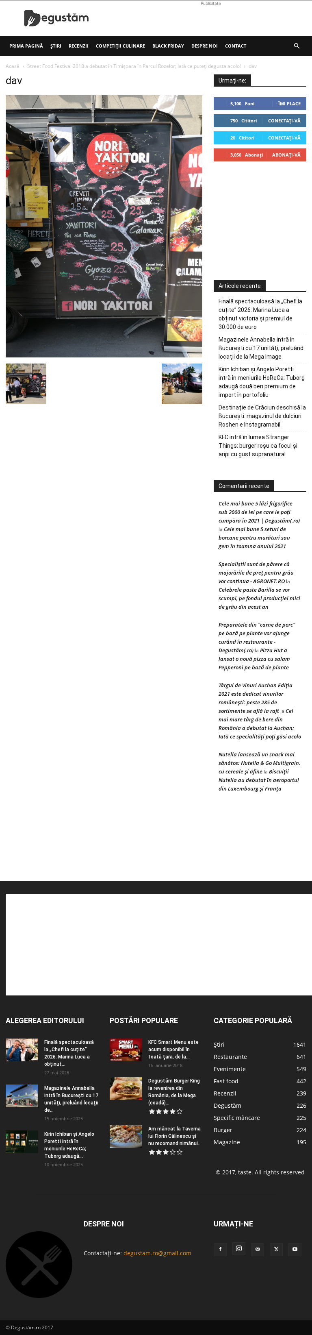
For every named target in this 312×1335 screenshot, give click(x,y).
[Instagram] (238, 1248)
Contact (235, 46)
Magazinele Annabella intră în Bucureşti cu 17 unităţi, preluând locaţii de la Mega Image (261, 348)
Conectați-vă (284, 121)
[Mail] (257, 1249)
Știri (55, 46)
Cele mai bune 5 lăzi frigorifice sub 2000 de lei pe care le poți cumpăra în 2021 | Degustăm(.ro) (259, 512)
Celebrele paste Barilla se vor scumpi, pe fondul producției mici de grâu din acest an (259, 598)
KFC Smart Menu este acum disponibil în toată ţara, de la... (173, 1049)
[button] (296, 46)
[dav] (104, 355)
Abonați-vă (286, 155)
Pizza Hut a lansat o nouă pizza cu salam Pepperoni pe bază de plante (254, 659)
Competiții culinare (120, 46)
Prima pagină (26, 46)
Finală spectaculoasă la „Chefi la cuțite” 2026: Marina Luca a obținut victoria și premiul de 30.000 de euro (260, 314)
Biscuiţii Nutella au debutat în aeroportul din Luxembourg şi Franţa (259, 780)
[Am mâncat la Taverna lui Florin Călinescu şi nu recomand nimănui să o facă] (126, 1136)
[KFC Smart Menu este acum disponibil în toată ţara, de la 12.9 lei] (126, 1050)
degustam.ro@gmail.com (157, 1253)
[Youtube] (294, 1249)
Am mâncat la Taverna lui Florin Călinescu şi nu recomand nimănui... (175, 1136)
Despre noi (204, 46)
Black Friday (168, 46)
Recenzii (79, 46)
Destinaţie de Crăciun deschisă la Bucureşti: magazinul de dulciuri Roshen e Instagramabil (262, 416)
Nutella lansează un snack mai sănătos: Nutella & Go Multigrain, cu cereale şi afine (259, 763)
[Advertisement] (211, 18)
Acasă (13, 66)
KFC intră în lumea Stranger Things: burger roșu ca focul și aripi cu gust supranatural (258, 445)
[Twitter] (276, 1249)
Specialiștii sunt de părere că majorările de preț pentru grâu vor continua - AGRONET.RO (256, 572)
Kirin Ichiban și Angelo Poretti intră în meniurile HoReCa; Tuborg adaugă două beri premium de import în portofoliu (262, 382)
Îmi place (289, 103)
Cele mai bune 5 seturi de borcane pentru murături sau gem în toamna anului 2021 (254, 537)
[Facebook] (220, 1249)
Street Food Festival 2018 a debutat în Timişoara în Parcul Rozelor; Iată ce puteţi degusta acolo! (134, 66)
